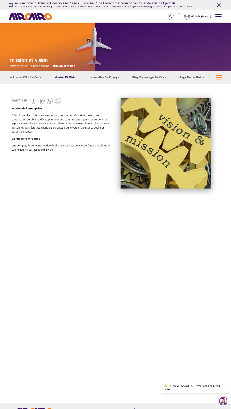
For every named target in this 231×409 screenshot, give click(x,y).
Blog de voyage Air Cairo (149, 77)
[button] (219, 77)
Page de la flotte (191, 77)
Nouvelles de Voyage (104, 77)
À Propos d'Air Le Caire (25, 77)
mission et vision (66, 77)
